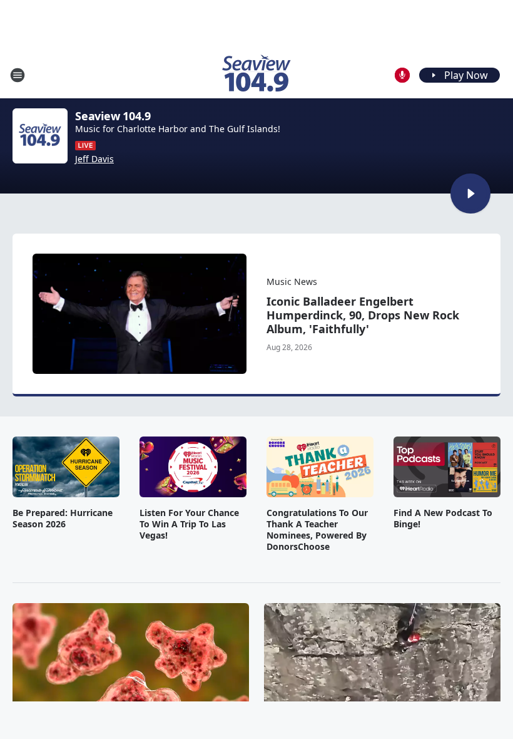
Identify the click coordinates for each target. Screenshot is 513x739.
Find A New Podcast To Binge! (443, 518)
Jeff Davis (94, 159)
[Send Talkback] (402, 75)
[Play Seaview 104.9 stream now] (40, 135)
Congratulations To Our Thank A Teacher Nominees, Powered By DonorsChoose (317, 529)
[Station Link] (256, 74)
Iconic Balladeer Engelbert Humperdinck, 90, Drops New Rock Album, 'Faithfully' (363, 315)
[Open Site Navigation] (17, 75)
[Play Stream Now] (470, 193)
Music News (292, 281)
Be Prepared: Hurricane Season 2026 (63, 518)
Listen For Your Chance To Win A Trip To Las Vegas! (189, 524)
